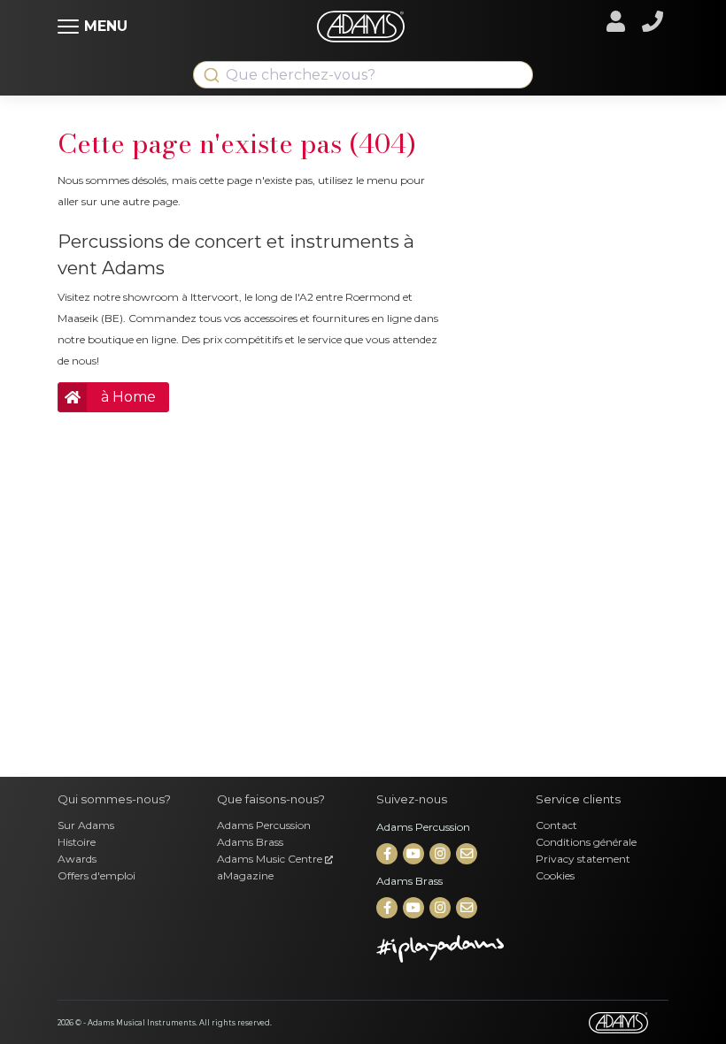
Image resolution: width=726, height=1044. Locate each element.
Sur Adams (86, 825)
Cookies (555, 875)
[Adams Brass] (388, 908)
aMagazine (245, 875)
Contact (556, 825)
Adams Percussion (264, 825)
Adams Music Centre (271, 858)
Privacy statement (583, 858)
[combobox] (363, 74)
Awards (77, 858)
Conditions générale (586, 841)
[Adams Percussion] (388, 854)
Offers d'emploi (96, 875)
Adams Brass (250, 841)
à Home (128, 396)
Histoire (77, 841)
